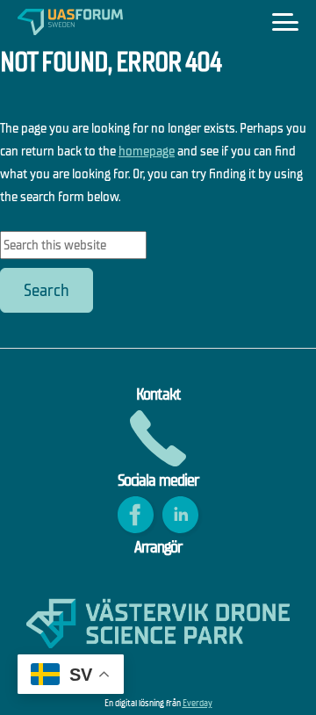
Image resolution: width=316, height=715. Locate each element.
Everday (197, 703)
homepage (146, 150)
